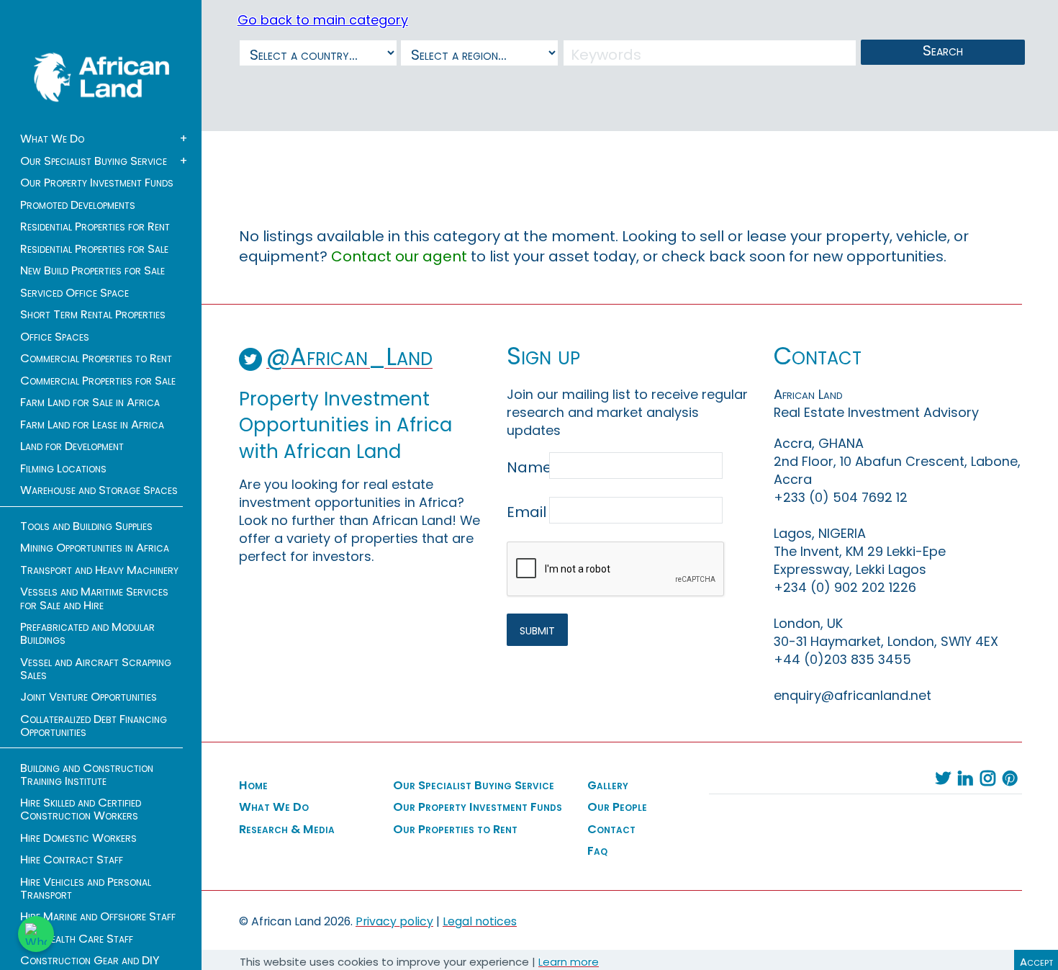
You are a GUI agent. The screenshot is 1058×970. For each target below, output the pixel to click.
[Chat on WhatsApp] (36, 934)
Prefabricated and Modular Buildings (87, 634)
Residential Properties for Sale (94, 249)
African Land (101, 77)
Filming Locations (63, 468)
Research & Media (287, 829)
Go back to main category (323, 20)
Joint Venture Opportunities (88, 697)
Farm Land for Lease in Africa (92, 424)
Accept (1036, 961)
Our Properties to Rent (455, 829)
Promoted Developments (77, 205)
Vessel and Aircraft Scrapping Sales (95, 669)
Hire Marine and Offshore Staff (98, 916)
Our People (617, 807)
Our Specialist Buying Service (93, 161)
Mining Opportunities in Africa (94, 548)
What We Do (52, 139)
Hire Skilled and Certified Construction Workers (80, 809)
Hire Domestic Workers (78, 838)
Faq (597, 851)
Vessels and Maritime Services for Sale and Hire (94, 598)
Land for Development (72, 446)
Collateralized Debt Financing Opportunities (93, 726)
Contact (611, 829)
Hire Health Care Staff (76, 939)
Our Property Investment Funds (96, 182)
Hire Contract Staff (71, 859)
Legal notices (480, 921)
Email (526, 512)
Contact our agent (399, 256)
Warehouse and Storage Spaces (99, 490)
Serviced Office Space (74, 293)
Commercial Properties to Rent (96, 358)
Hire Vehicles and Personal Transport (85, 889)
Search (943, 50)
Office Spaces (54, 337)
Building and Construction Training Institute (86, 775)
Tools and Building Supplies (86, 526)
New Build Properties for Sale (92, 270)
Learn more (568, 961)
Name (526, 467)
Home (253, 785)
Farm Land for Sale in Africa (90, 402)
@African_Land (349, 357)
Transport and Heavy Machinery (99, 570)
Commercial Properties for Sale (98, 380)
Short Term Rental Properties (93, 314)
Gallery (607, 785)
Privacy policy (394, 921)
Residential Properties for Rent (95, 226)
